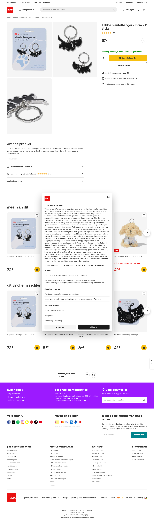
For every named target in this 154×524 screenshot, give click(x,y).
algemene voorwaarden (88, 498)
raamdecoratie (12, 469)
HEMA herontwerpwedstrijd (60, 466)
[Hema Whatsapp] (18, 422)
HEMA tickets (55, 475)
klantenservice (97, 469)
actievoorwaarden (98, 472)
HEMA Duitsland (137, 453)
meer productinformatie (21, 167)
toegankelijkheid (69, 498)
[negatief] (93, 375)
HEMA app (54, 450)
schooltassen (34, 18)
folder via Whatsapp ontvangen (61, 460)
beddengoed (12, 460)
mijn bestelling (14, 394)
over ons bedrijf (97, 450)
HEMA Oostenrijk (138, 460)
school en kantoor (20, 18)
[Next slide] (147, 232)
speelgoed (11, 472)
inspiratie (53, 482)
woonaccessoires (13, 463)
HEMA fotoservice (56, 469)
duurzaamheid (97, 456)
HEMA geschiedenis (99, 463)
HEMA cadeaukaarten (58, 472)
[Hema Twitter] (13, 422)
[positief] (87, 375)
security (56, 498)
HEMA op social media (58, 463)
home (9, 18)
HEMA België (136, 450)
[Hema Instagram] (22, 422)
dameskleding (12, 450)
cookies (104, 498)
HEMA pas (53, 453)
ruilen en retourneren (17, 400)
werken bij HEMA (98, 453)
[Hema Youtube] (40, 422)
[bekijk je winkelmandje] (144, 9)
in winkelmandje (129, 58)
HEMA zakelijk (97, 466)
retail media (96, 482)
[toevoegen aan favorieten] (144, 40)
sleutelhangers (46, 18)
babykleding (11, 456)
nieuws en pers (97, 460)
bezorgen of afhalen (16, 397)
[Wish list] (138, 9)
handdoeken (12, 466)
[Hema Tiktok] (36, 422)
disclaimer (46, 498)
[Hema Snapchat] (27, 422)
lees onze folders (56, 456)
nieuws (52, 485)
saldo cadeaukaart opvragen (102, 475)
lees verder (12, 159)
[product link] (23, 233)
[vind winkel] (143, 399)
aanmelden (139, 435)
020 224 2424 (60, 394)
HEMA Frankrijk (137, 456)
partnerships (96, 479)
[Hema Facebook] (8, 422)
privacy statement (31, 498)
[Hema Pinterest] (31, 422)
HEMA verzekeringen (58, 479)
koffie (9, 479)
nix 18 (113, 498)
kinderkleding (12, 453)
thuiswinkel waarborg (134, 498)
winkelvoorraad (124, 65)
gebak (9, 475)
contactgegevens (15, 181)
